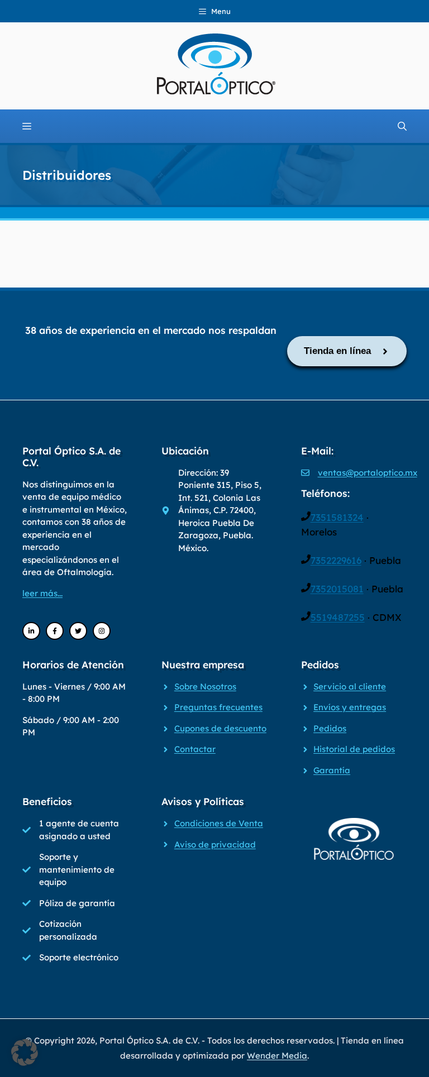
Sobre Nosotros (205, 686)
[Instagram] (102, 631)
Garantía (331, 770)
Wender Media (277, 1055)
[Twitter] (78, 631)
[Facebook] (55, 631)
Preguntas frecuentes (218, 707)
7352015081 (337, 589)
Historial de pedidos (354, 749)
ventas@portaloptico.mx (367, 472)
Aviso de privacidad (215, 844)
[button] (24, 1052)
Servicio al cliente (349, 686)
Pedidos (329, 728)
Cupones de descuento (220, 728)
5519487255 (338, 617)
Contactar (195, 749)
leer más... (42, 593)
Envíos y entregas (349, 707)
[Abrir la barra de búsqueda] (402, 126)
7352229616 (336, 560)
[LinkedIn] (31, 631)
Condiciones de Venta (218, 823)
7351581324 (337, 517)
